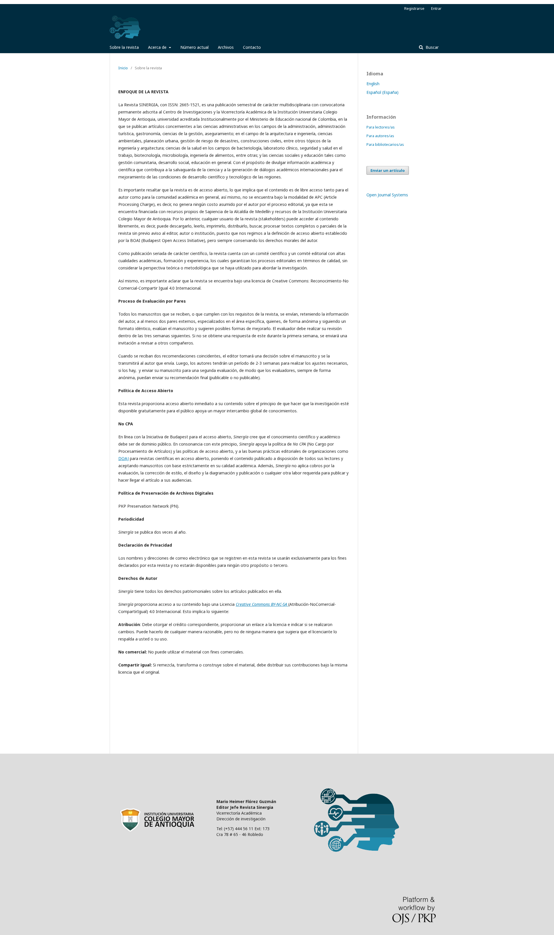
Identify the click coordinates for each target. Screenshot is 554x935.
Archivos (226, 47)
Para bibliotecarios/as (385, 144)
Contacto (252, 47)
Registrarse (414, 8)
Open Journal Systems (387, 195)
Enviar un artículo (387, 170)
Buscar (431, 47)
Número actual (194, 47)
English (372, 83)
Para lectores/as (380, 127)
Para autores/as (380, 135)
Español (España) (382, 92)
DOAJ (123, 458)
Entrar (436, 8)
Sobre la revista (124, 47)
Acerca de (158, 47)
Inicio (123, 67)
